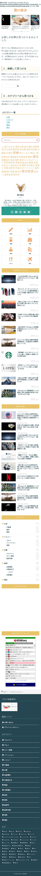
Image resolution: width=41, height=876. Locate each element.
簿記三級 (19, 147)
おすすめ (6, 834)
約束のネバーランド (25, 168)
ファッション (22, 543)
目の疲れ (30, 165)
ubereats (28, 831)
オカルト (23, 834)
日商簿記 (22, 575)
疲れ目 (25, 163)
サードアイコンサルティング (11, 837)
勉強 (8, 125)
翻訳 (30, 157)
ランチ (33, 839)
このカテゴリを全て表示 (21, 680)
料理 (27, 851)
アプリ (15, 834)
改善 (20, 851)
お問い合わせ (8, 722)
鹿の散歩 (20, 10)
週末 (36, 156)
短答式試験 (31, 149)
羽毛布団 (8, 163)
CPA (5, 831)
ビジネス (6, 839)
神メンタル (24, 153)
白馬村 (9, 153)
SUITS (19, 831)
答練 (16, 152)
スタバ (33, 837)
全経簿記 (22, 567)
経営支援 (22, 558)
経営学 (12, 168)
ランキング (24, 839)
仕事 (8, 122)
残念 (36, 171)
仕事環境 (15, 842)
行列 (2, 147)
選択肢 (16, 149)
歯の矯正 (28, 147)
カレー (31, 834)
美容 (22, 545)
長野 (2, 174)
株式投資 (28, 171)
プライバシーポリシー (11, 727)
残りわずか (9, 147)
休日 (33, 842)
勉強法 (28, 845)
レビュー (9, 119)
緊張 (31, 163)
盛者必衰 (8, 174)
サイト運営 (22, 556)
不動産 (22, 527)
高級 (12, 171)
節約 (22, 532)
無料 (17, 160)
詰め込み (14, 165)
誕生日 (18, 171)
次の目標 (8, 149)
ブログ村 (15, 839)
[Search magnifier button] (37, 140)
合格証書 (6, 848)
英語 (12, 160)
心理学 (13, 851)
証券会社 (5, 157)
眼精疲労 (14, 157)
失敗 (28, 848)
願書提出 (5, 160)
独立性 (16, 174)
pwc (12, 831)
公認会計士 (22, 569)
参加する (33, 682)
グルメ (22, 540)
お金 (8, 117)
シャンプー (24, 837)
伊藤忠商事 (24, 842)
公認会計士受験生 (18, 845)
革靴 (6, 168)
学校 (5, 851)
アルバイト (22, 553)
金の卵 (23, 149)
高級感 (19, 163)
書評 (5, 854)
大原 (21, 848)
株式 (22, 529)
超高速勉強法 (7, 862)
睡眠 (24, 165)
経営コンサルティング (23, 859)
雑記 (8, 127)
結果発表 (23, 157)
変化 (14, 848)
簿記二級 (34, 153)
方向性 (34, 851)
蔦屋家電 (35, 859)
